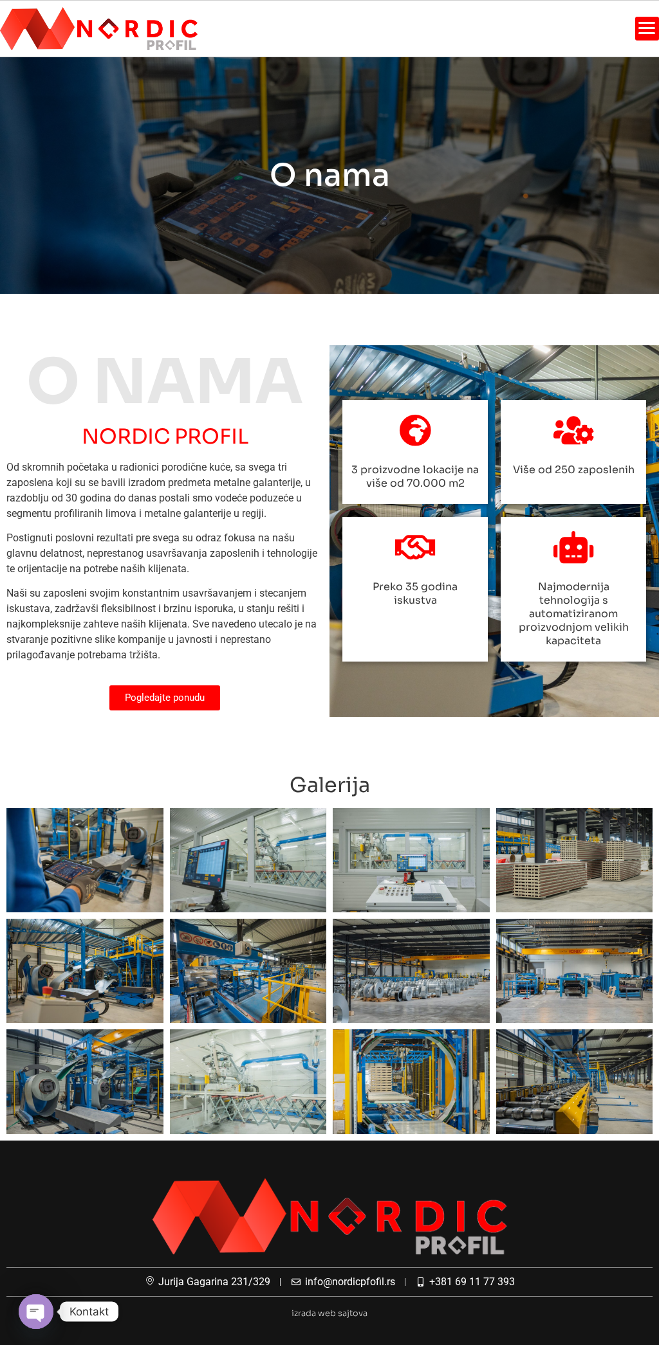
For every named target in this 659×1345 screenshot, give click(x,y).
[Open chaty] (36, 1311)
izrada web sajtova (329, 1313)
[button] (647, 29)
